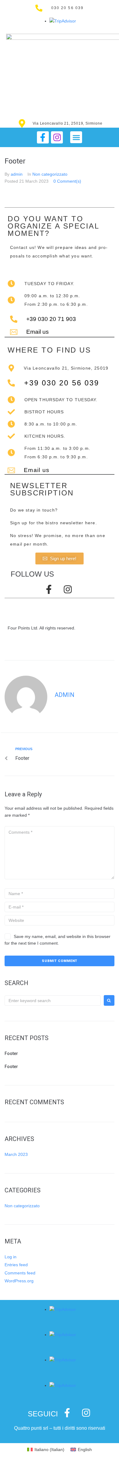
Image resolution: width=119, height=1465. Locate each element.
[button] (76, 137)
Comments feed (20, 1272)
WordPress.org (19, 1280)
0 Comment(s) (67, 181)
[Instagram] (57, 137)
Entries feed (16, 1264)
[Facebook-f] (43, 137)
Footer (11, 1053)
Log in (10, 1256)
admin (17, 174)
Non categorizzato (49, 174)
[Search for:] (53, 1000)
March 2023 (16, 1154)
